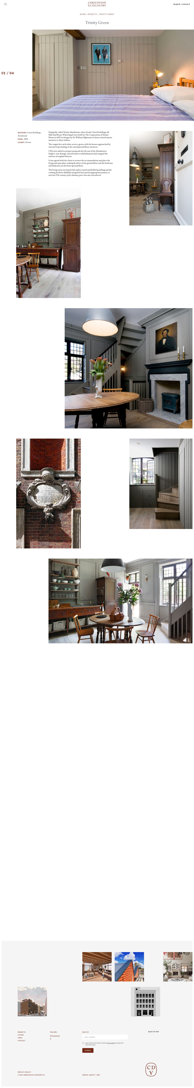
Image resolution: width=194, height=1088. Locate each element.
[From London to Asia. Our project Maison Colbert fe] (177, 966)
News (20, 1038)
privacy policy (111, 1043)
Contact (186, 4)
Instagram (25, 952)
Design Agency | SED (91, 1075)
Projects (22, 1032)
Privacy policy (24, 1072)
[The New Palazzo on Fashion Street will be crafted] (145, 1001)
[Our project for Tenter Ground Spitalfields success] (32, 1001)
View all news (182, 869)
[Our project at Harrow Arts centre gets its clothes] (129, 966)
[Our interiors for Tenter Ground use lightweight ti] (97, 966)
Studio (21, 1035)
